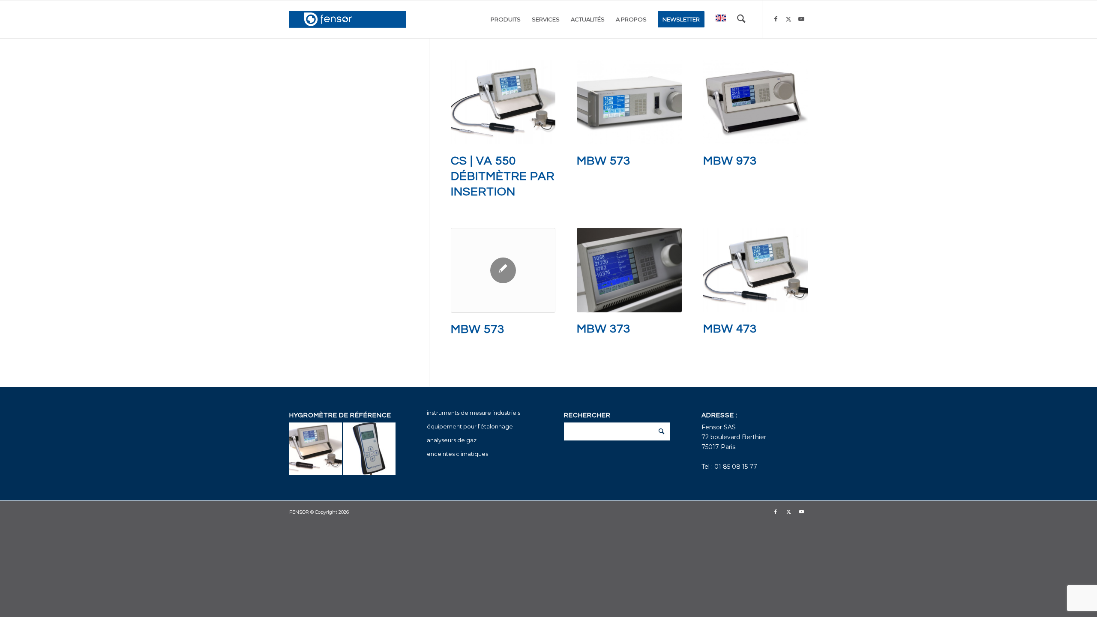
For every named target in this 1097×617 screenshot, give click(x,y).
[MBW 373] (629, 270)
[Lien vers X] (788, 18)
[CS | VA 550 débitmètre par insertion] (503, 102)
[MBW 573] (629, 102)
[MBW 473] (755, 270)
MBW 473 (730, 329)
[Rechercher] (741, 19)
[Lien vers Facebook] (775, 18)
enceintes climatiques (457, 453)
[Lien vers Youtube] (801, 18)
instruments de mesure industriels (473, 412)
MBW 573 (603, 161)
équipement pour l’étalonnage (470, 426)
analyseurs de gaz (452, 440)
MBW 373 (603, 329)
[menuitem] (505, 19)
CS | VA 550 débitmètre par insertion (502, 176)
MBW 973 (730, 161)
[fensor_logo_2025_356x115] (347, 19)
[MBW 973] (755, 102)
